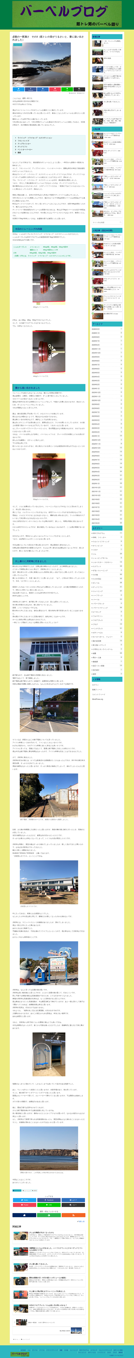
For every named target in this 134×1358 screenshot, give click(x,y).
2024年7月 (107, 364)
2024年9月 (107, 356)
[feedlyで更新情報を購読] (49, 1215)
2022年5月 (107, 467)
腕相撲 (107, 661)
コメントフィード (98, 694)
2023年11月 (107, 396)
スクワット (107, 566)
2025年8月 (107, 337)
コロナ (107, 549)
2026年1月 (107, 333)
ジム (107, 554)
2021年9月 (107, 499)
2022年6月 (107, 463)
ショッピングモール (107, 558)
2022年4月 (107, 471)
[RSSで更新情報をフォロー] (73, 1215)
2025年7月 (107, 341)
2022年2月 (107, 479)
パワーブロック (107, 603)
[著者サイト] (24, 1215)
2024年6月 (107, 368)
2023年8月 (107, 408)
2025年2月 (107, 344)
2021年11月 (107, 491)
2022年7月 (107, 459)
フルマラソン (107, 616)
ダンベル (107, 582)
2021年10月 (107, 495)
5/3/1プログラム (107, 533)
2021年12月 (107, 487)
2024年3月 (107, 380)
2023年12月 (107, 392)
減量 (107, 653)
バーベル (107, 599)
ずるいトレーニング (107, 570)
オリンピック (107, 545)
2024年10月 (107, 352)
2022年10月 (107, 448)
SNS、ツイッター (107, 537)
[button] (120, 222)
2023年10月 (107, 400)
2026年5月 (107, 329)
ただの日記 (107, 578)
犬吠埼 (35, 1190)
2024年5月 (107, 372)
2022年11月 (107, 444)
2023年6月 (107, 416)
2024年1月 (107, 388)
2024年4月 (107, 376)
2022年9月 (107, 451)
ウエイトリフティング (107, 541)
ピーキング (107, 612)
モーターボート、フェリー (107, 636)
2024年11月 (107, 349)
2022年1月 (107, 483)
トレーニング (17, 1190)
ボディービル (107, 632)
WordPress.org (97, 699)
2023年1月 (107, 436)
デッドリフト (107, 587)
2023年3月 (107, 428)
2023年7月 (107, 412)
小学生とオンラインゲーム (107, 649)
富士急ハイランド (107, 645)
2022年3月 (107, 475)
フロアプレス (107, 620)
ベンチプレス (107, 628)
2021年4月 (107, 519)
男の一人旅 (107, 657)
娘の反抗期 (107, 641)
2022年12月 (107, 440)
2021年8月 (107, 503)
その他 (107, 574)
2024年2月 (107, 384)
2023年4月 (107, 424)
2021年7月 (107, 507)
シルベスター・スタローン (107, 562)
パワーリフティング (107, 607)
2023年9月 (107, 404)
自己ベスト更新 (107, 665)
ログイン (95, 685)
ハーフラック (107, 595)
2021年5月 (107, 515)
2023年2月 (107, 432)
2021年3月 (107, 523)
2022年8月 (107, 455)
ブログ (107, 624)
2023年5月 (107, 420)
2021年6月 (107, 511)
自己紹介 (107, 670)
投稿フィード (97, 689)
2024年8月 (107, 360)
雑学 (107, 674)
